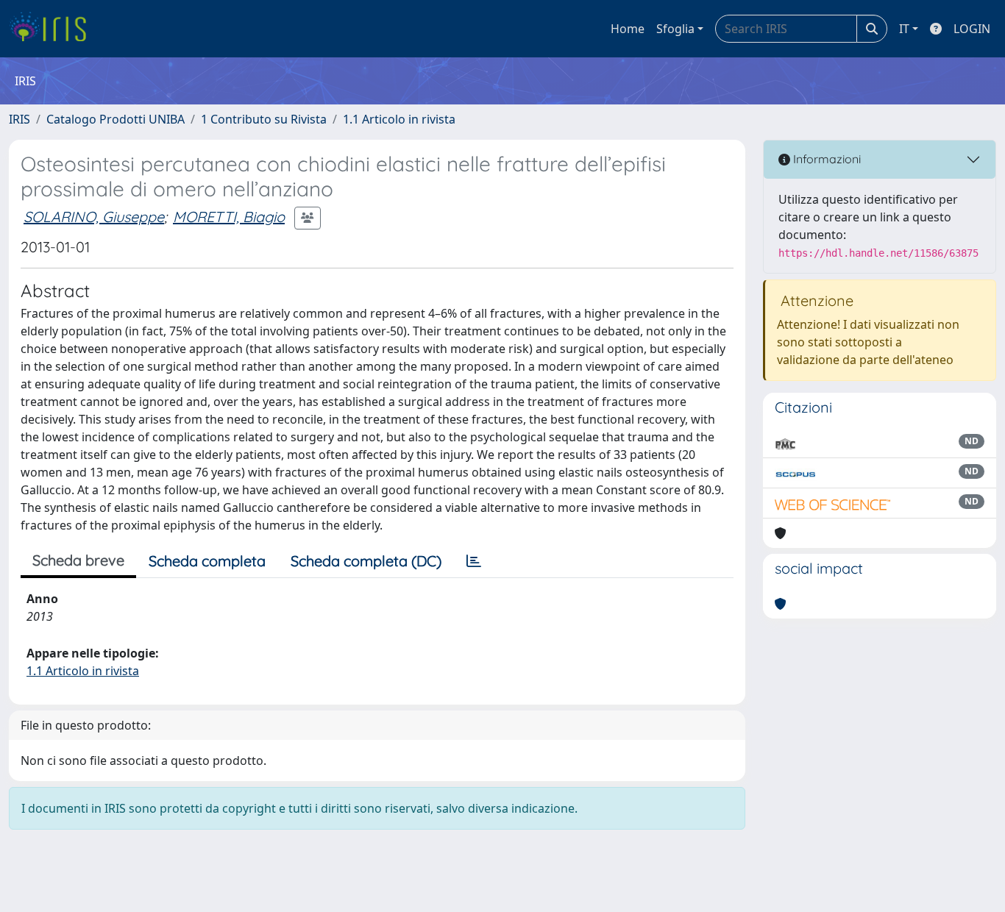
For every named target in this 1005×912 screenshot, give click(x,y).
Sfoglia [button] (675, 29)
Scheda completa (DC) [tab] (366, 561)
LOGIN (971, 29)
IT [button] (904, 29)
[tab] (474, 561)
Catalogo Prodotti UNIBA (115, 119)
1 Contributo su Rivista (264, 119)
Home (627, 29)
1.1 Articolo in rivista (399, 119)
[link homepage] (53, 29)
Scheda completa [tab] (207, 561)
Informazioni (825, 159)
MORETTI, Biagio (229, 216)
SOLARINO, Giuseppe (94, 216)
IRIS (19, 119)
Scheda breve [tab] (78, 560)
